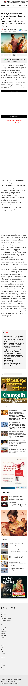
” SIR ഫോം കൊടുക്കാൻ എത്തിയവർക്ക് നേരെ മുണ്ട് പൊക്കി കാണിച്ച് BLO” (18, 564)
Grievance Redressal (6, 620)
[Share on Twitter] (14, 55)
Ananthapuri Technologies (12, 683)
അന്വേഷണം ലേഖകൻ (10, 29)
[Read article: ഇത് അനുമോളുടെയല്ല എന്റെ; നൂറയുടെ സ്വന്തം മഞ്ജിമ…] (4, 545)
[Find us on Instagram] (6, 608)
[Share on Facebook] (8, 55)
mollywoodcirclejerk (12, 123)
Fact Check (3, 629)
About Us (3, 612)
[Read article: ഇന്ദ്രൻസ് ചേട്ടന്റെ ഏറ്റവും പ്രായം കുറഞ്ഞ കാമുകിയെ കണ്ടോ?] (4, 557)
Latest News (4, 643)
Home (2, 10)
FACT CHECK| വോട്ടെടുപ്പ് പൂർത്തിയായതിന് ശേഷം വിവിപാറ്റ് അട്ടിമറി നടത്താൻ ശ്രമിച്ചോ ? (17, 504)
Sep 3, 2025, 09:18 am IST (9, 31)
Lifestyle (3, 665)
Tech (2, 667)
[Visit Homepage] (14, 1)
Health (2, 663)
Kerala (3, 5)
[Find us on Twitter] (4, 608)
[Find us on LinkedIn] (9, 608)
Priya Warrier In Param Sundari (13, 120)
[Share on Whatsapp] (3, 55)
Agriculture (3, 661)
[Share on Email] (24, 55)
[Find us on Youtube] (12, 608)
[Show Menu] (1, 2)
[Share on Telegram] (19, 55)
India (8, 5)
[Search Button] (27, 2)
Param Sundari (17, 374)
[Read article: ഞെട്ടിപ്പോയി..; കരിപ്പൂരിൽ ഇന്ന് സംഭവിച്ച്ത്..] (4, 570)
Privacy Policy (4, 616)
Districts (3, 653)
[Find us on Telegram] (14, 608)
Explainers (3, 635)
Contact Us (3, 614)
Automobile (4, 659)
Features (3, 633)
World (14, 5)
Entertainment (8, 10)
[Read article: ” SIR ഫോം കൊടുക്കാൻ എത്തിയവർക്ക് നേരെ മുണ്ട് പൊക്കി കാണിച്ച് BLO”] (4, 564)
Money (2, 669)
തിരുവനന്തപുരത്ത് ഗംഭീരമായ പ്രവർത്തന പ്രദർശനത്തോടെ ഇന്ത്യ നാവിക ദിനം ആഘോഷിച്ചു (18, 551)
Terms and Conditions (6, 618)
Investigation (4, 627)
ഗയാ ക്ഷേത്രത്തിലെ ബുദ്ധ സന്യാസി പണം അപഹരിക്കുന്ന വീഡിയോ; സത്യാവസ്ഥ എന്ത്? (17, 498)
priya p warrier (8, 374)
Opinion (3, 637)
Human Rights (4, 631)
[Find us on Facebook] (1, 608)
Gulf (20, 5)
